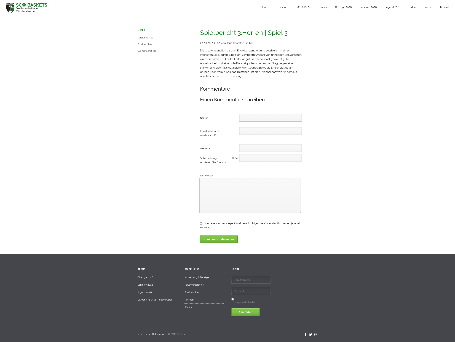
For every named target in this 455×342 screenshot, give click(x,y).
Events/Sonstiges (147, 50)
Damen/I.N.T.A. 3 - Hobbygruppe (155, 299)
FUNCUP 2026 (304, 7)
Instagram (315, 334)
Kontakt (444, 7)
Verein (428, 7)
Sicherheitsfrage (213, 158)
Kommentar (207, 175)
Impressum (144, 334)
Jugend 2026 (392, 7)
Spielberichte (145, 44)
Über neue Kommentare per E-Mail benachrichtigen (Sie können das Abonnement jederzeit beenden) (250, 225)
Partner (413, 7)
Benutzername (242, 280)
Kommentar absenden (219, 239)
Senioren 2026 (368, 7)
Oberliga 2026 (343, 7)
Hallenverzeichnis (194, 284)
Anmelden (245, 312)
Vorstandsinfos (145, 37)
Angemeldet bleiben (245, 302)
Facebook (305, 334)
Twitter (310, 334)
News (323, 7)
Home (265, 7)
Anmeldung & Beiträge (196, 277)
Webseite (205, 148)
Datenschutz (159, 334)
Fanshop (282, 7)
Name (205, 117)
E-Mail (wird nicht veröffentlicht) (209, 133)
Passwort (239, 291)
